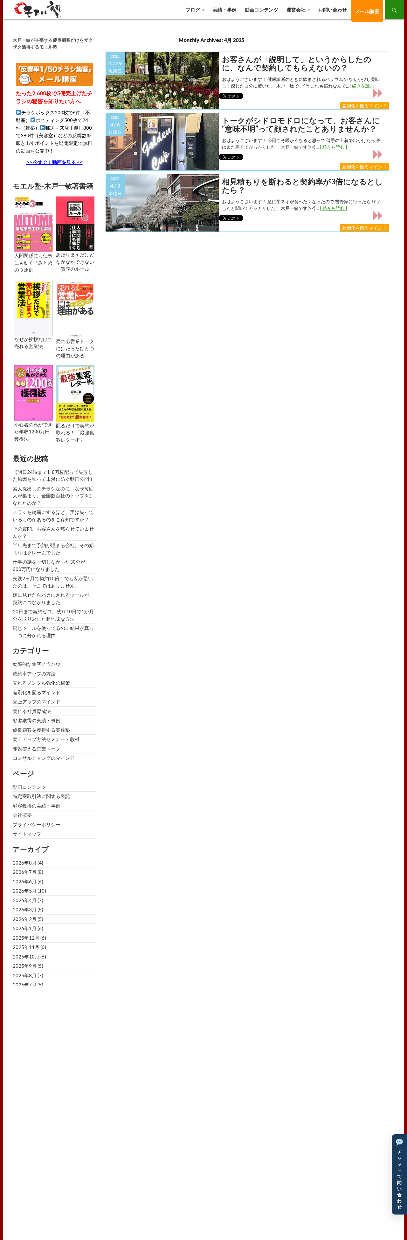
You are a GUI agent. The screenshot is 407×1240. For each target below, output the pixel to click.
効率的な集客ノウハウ (36, 664)
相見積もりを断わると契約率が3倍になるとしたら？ (302, 185)
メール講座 (367, 11)
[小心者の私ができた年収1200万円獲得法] (33, 392)
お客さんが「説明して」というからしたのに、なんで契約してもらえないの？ (296, 63)
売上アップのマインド (36, 701)
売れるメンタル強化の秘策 (41, 683)
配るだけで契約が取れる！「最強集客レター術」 (75, 433)
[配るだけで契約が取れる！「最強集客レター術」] (75, 393)
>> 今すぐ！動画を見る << (54, 162)
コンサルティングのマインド (44, 758)
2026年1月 (25, 928)
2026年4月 (25, 900)
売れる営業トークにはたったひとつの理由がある (75, 348)
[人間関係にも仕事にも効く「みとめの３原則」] (33, 223)
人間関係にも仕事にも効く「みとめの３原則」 (33, 263)
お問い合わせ (332, 9)
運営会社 (296, 9)
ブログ (193, 9)
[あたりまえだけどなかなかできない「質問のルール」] (75, 223)
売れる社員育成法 (32, 711)
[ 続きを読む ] (363, 86)
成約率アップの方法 (34, 673)
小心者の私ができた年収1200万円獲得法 (33, 432)
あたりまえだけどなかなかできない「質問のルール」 (75, 262)
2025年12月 (26, 938)
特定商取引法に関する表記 (41, 796)
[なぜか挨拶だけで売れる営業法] (33, 307)
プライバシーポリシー (36, 824)
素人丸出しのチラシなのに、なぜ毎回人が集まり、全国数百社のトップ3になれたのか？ (53, 496)
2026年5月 (25, 891)
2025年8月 (25, 975)
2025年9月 (25, 966)
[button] (399, 1174)
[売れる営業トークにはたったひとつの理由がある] (75, 308)
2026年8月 (25, 863)
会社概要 (22, 815)
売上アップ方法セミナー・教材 (46, 739)
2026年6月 (25, 881)
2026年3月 (25, 909)
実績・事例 (225, 9)
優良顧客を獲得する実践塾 (41, 730)
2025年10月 (26, 956)
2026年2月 (25, 919)
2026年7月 (25, 872)
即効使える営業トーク (36, 749)
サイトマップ (27, 834)
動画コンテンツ (261, 9)
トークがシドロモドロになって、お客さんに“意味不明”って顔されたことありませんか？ (301, 124)
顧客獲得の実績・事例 (36, 720)
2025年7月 (25, 984)
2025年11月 (26, 947)
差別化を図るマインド (364, 105)
